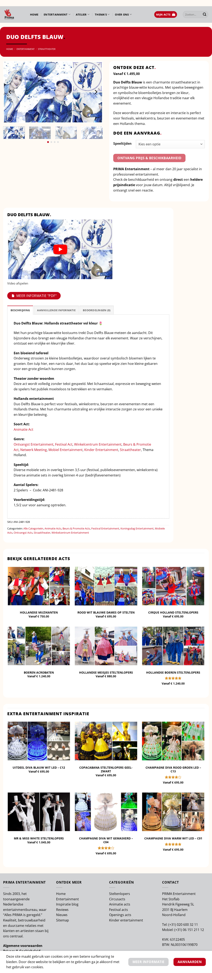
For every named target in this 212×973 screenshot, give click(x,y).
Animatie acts (119, 904)
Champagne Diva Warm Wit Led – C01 (173, 838)
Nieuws (61, 915)
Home (34, 14)
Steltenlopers (119, 893)
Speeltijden (122, 143)
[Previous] (10, 92)
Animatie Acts (53, 528)
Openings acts (120, 915)
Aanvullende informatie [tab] (56, 310)
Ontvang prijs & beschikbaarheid (149, 158)
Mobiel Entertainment (65, 449)
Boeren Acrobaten (39, 672)
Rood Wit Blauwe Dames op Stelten (106, 612)
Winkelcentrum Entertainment (98, 444)
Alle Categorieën (33, 528)
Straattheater (46, 49)
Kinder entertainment (126, 920)
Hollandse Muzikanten (39, 612)
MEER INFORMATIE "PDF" (36, 295)
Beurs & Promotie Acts (76, 528)
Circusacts (117, 899)
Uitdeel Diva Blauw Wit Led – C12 (39, 767)
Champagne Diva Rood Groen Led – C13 (173, 769)
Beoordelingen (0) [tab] (96, 310)
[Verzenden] (204, 14)
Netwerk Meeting (33, 449)
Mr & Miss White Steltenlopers (39, 838)
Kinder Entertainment (101, 449)
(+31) (172, 924)
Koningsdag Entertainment (137, 528)
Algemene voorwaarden (22, 945)
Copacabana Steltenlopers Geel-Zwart (105, 769)
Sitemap (62, 920)
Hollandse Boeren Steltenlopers (173, 672)
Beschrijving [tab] (20, 310)
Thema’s (101, 14)
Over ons (122, 14)
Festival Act (63, 444)
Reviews (62, 909)
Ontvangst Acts (23, 532)
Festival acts (118, 909)
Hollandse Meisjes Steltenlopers (106, 672)
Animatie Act (23, 429)
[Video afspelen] (60, 249)
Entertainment (55, 14)
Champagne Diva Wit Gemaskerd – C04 (106, 840)
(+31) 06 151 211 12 (189, 929)
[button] (165, 14)
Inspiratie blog (67, 904)
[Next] (95, 92)
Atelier (81, 14)
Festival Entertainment (105, 528)
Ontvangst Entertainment (33, 444)
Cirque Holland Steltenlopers (173, 612)
